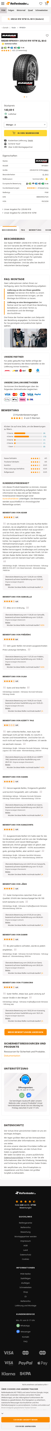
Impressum (25, 1241)
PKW (3, 10)
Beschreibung (9, 230)
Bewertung (35, 230)
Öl (25, 1296)
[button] (25, 433)
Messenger (26, 1331)
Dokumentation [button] (12, 1055)
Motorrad (21, 10)
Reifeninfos (26, 1227)
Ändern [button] (45, 170)
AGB (26, 1245)
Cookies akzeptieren (25, 1420)
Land (25, 1250)
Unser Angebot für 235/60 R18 (17, 209)
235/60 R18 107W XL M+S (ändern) (27, 19)
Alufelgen (25, 1283)
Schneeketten (41, 10)
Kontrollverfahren (11, 498)
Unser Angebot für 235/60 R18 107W (20, 212)
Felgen (11, 10)
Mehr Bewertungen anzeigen (25, 1032)
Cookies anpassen (25, 1426)
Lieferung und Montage (25, 1305)
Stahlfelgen (26, 1278)
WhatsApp (25, 1325)
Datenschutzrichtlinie (13, 1157)
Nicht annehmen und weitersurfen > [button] (35, 1384)
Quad (30, 10)
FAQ (23, 230)
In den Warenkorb (28, 133)
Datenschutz (25, 1254)
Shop (25, 1292)
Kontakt (25, 1336)
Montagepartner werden (26, 1236)
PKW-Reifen (25, 1273)
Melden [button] (7, 584)
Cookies (25, 1259)
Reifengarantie (25, 1222)
